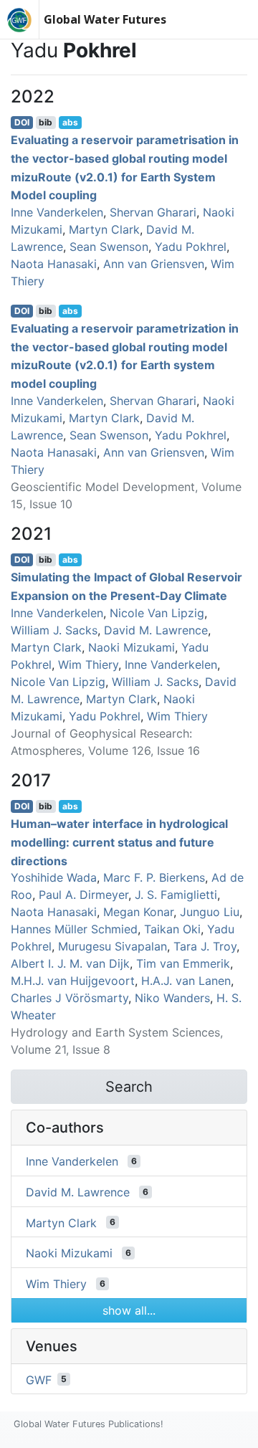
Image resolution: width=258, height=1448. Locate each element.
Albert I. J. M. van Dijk (70, 963)
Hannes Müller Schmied (74, 929)
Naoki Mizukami (131, 647)
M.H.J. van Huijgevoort (73, 980)
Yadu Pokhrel (190, 246)
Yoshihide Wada (54, 877)
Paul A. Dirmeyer (83, 894)
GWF (39, 1379)
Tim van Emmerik (183, 963)
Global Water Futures (105, 19)
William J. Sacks (54, 630)
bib (45, 122)
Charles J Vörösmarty (69, 998)
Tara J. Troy (204, 946)
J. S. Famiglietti (176, 894)
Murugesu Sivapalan (112, 946)
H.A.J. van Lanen (186, 980)
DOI (21, 122)
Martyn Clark (104, 229)
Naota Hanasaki (54, 264)
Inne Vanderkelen (57, 212)
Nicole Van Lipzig (157, 613)
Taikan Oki (172, 929)
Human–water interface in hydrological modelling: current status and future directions (119, 841)
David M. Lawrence (156, 630)
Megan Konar (138, 912)
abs (70, 122)
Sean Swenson (109, 246)
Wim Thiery (88, 664)
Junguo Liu (209, 912)
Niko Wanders (172, 998)
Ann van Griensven (153, 264)
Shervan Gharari (153, 212)
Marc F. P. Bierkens (154, 877)
